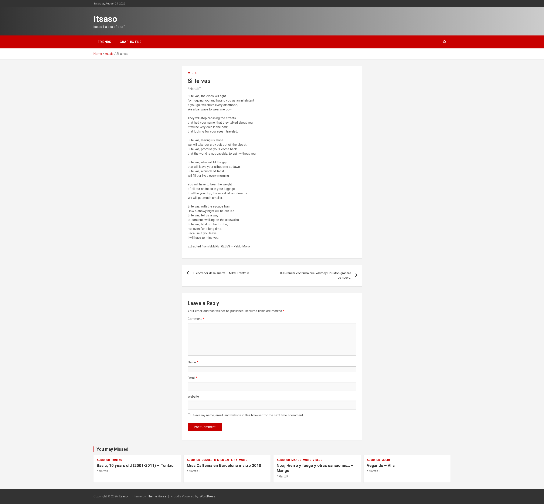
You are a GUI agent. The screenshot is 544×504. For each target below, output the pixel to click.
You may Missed (112, 449)
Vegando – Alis (381, 465)
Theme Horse (156, 496)
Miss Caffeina (227, 460)
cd (108, 460)
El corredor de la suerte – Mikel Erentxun (221, 273)
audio (101, 460)
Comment (196, 319)
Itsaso (105, 19)
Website (193, 396)
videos (317, 460)
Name (193, 362)
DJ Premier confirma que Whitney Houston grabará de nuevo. (315, 275)
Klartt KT (195, 88)
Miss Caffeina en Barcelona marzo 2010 (224, 465)
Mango (296, 460)
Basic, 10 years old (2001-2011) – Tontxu (135, 465)
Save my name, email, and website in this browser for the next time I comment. (248, 415)
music (192, 73)
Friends (104, 42)
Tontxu (116, 460)
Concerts (208, 460)
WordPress (207, 496)
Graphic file (131, 42)
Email (192, 378)
